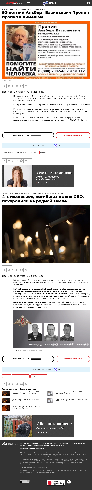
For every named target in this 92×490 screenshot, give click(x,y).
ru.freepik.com (7, 265)
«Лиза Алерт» (6, 80)
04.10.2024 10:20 (7, 9)
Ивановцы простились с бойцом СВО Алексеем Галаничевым (69, 393)
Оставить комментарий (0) (73, 135)
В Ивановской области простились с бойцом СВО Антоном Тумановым (72, 400)
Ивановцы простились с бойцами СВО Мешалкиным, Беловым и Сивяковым (25, 393)
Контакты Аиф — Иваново (29, 443)
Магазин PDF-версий (78, 443)
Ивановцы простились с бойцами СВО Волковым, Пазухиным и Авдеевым (25, 400)
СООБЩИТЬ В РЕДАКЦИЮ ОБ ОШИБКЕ (32, 448)
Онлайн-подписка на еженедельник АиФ (34, 446)
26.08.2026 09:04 (8, 193)
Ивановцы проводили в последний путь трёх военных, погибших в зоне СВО (27, 407)
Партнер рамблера (39, 481)
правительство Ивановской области (30, 350)
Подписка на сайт (57, 446)
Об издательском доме (49, 443)
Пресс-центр (64, 443)
